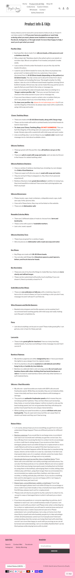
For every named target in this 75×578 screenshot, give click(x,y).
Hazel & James (53, 566)
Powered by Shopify (64, 566)
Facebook (29, 544)
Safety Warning (21, 547)
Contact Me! (17, 544)
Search (7, 544)
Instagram (9, 547)
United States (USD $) (15, 566)
